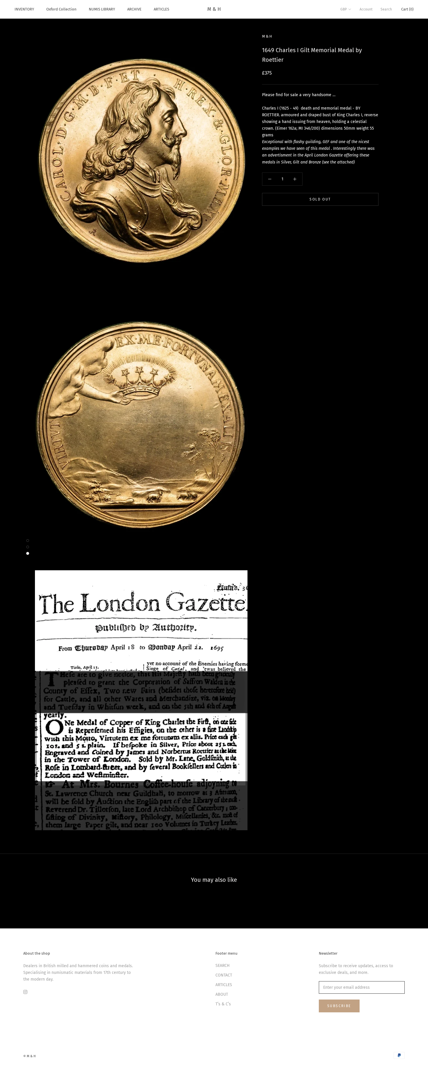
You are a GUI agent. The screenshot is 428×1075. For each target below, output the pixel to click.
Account (366, 9)
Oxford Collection (61, 9)
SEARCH (222, 965)
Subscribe (339, 1006)
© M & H (29, 1056)
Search (386, 9)
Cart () (407, 9)
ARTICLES (161, 9)
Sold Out (320, 199)
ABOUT (221, 994)
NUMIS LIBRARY (102, 9)
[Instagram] (25, 991)
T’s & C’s (223, 1004)
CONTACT (223, 975)
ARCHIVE (134, 9)
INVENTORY (24, 9)
